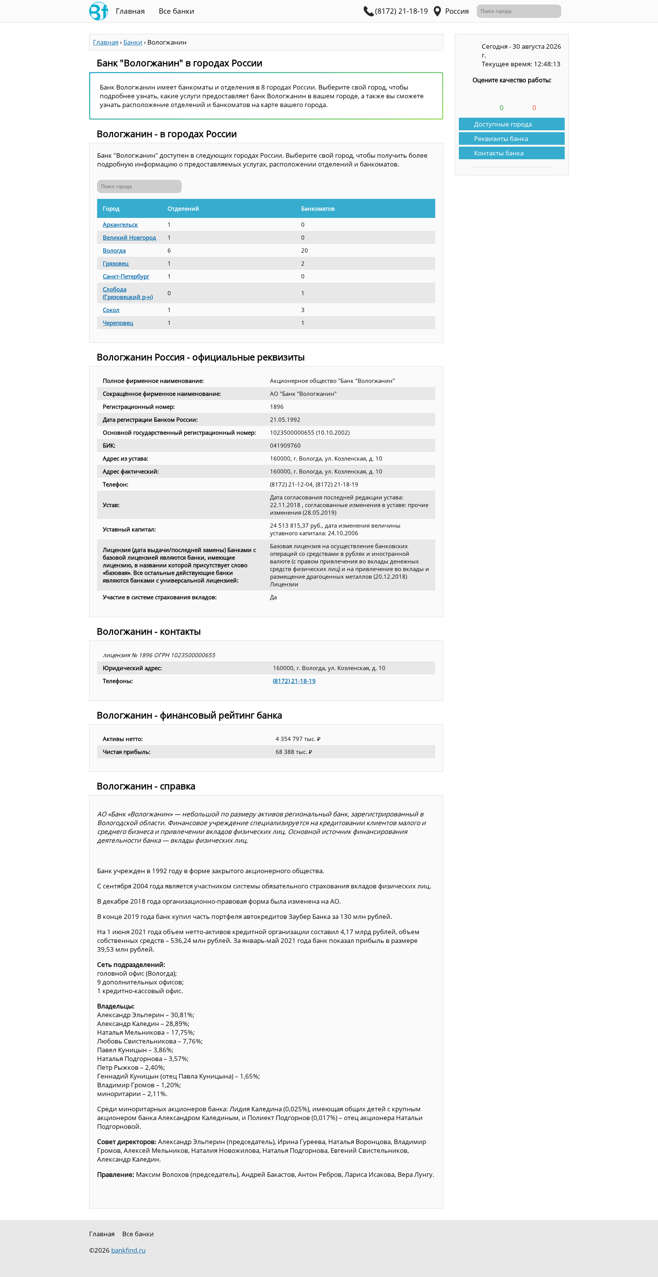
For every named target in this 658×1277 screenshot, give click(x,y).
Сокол (111, 310)
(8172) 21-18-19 (294, 681)
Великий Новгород (129, 237)
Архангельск (120, 224)
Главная (130, 11)
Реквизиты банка (501, 138)
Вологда (114, 250)
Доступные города (503, 124)
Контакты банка (499, 153)
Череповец (118, 322)
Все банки (176, 11)
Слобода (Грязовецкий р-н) (128, 293)
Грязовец (115, 263)
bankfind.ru (128, 1250)
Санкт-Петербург (126, 276)
